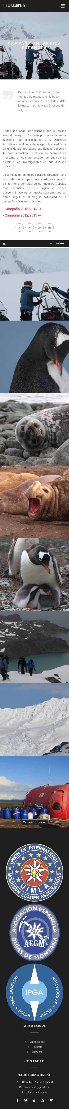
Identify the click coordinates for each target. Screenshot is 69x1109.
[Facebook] (19, 227)
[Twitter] (29, 227)
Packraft (37, 1046)
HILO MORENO (14, 6)
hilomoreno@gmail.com (37, 1087)
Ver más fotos (33, 822)
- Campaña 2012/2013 (20, 215)
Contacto (37, 1051)
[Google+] (39, 227)
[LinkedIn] (49, 227)
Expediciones (37, 1041)
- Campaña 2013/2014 (20, 209)
